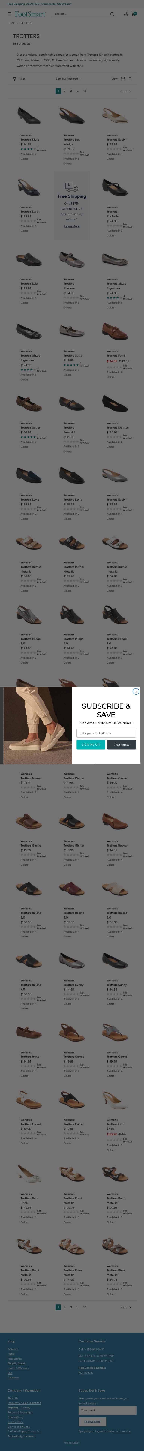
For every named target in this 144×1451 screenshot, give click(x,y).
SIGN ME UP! (91, 744)
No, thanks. (121, 744)
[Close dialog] (136, 691)
